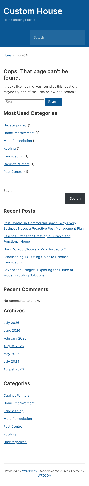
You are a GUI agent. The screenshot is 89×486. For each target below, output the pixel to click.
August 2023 (14, 369)
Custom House (33, 11)
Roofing (10, 148)
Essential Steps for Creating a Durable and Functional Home (37, 238)
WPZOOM (44, 475)
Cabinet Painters (16, 164)
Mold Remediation (18, 141)
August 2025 (14, 346)
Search (78, 37)
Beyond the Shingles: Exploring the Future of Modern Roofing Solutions (38, 272)
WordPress (29, 471)
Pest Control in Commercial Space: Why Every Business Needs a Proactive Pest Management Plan (44, 225)
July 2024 (11, 361)
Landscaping (13, 156)
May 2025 (11, 354)
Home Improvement (19, 133)
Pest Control (13, 172)
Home (7, 55)
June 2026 (12, 330)
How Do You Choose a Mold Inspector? (35, 249)
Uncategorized (15, 125)
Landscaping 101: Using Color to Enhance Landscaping (36, 259)
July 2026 (11, 323)
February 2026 (15, 338)
